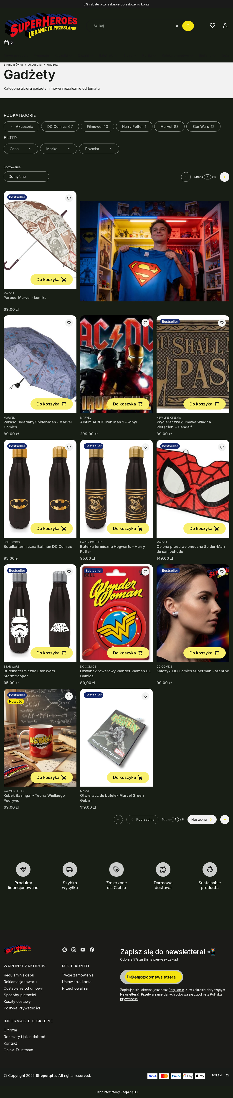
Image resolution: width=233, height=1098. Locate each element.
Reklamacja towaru (20, 981)
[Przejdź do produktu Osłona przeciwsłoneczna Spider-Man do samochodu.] (193, 489)
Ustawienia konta (76, 981)
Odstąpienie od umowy (23, 988)
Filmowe (97, 126)
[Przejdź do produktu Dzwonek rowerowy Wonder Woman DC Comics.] (116, 613)
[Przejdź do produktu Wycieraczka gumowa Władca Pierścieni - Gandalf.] (193, 364)
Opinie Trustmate (18, 1050)
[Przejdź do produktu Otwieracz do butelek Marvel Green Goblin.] (116, 738)
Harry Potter (134, 126)
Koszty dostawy (17, 1001)
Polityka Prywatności (22, 1008)
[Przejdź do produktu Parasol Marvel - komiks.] (40, 240)
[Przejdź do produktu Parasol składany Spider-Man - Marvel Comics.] (40, 364)
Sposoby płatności (20, 995)
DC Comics (60, 126)
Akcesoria (35, 64)
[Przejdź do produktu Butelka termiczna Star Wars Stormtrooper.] (40, 613)
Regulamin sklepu (19, 975)
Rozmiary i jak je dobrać (24, 1036)
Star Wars (203, 126)
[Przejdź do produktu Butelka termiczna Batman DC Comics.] (40, 489)
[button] (188, 26)
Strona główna (13, 64)
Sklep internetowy (115, 1092)
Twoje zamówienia (78, 975)
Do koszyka (48, 279)
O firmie (10, 1030)
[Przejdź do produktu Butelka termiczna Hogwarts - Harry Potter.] (116, 489)
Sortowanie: (12, 167)
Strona (198, 177)
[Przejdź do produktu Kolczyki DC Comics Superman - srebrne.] (193, 613)
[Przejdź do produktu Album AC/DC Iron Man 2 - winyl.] (116, 364)
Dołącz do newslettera (153, 977)
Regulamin (176, 990)
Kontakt (10, 1043)
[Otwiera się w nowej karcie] (64, 949)
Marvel (169, 126)
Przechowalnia (75, 988)
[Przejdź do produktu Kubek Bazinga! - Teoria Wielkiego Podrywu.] (40, 738)
